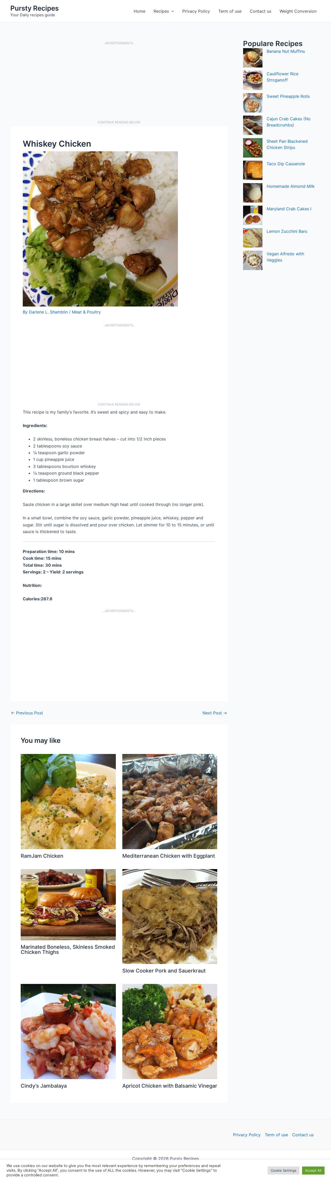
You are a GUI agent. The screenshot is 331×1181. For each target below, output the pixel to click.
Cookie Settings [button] (283, 1170)
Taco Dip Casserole (286, 163)
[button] (171, 11)
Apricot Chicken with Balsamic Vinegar (169, 1086)
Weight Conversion (298, 11)
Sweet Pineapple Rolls (288, 96)
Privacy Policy (196, 11)
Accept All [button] (313, 1170)
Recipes (161, 11)
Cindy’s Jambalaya (44, 1086)
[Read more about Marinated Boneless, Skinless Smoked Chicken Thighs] (68, 904)
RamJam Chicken (42, 856)
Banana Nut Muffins (286, 51)
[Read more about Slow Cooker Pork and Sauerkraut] (169, 916)
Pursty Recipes (34, 8)
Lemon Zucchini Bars (287, 231)
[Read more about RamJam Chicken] (68, 801)
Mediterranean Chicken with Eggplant (168, 856)
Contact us (260, 11)
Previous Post (27, 713)
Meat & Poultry (86, 312)
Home (139, 11)
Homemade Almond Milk (291, 186)
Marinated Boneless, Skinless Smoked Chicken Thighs (68, 949)
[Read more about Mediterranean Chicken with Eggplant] (169, 801)
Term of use (230, 11)
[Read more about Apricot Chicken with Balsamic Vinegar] (169, 1031)
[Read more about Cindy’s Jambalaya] (68, 1031)
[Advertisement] (119, 83)
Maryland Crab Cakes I (289, 208)
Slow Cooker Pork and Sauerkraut (164, 971)
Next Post (214, 713)
